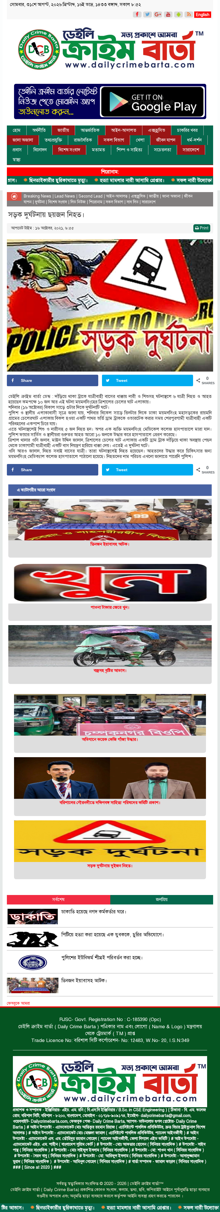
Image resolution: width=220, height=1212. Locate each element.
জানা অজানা (23, 140)
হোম (17, 130)
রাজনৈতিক (83, 140)
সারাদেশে (191, 150)
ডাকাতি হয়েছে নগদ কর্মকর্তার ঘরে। (94, 912)
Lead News (65, 196)
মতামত (98, 150)
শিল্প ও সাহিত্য (129, 150)
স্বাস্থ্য (17, 160)
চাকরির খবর (187, 130)
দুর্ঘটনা (40, 202)
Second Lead (90, 196)
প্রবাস (17, 150)
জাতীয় (63, 130)
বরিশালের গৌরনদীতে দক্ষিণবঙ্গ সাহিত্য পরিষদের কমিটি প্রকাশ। (110, 802)
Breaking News (37, 196)
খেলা (140, 140)
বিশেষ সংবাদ (69, 150)
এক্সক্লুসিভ (156, 130)
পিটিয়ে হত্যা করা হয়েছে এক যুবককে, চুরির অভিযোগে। (112, 935)
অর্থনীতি (39, 130)
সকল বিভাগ (114, 140)
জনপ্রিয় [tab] (162, 899)
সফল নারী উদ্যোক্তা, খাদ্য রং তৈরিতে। (171, 180)
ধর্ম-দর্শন (194, 140)
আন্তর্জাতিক (90, 130)
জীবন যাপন (165, 140)
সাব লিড (132, 202)
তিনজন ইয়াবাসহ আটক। (110, 544)
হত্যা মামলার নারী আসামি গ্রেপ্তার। (91, 180)
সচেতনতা (162, 150)
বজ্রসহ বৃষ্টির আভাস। (110, 670)
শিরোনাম (95, 202)
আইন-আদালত (123, 130)
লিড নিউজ (78, 202)
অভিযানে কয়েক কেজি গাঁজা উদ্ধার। (110, 739)
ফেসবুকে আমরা (18, 1003)
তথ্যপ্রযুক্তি (53, 140)
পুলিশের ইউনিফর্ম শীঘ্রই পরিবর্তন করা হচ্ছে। (102, 958)
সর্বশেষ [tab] (58, 899)
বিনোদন (40, 150)
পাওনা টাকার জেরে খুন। (110, 607)
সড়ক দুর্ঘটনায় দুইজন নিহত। (110, 865)
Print (204, 228)
